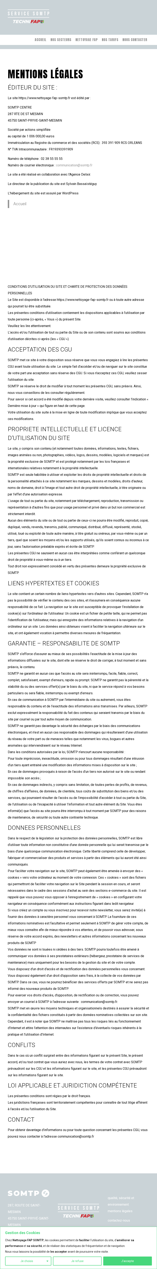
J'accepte (127, 1261)
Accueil (19, 204)
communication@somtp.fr (74, 165)
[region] (78, 1248)
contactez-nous (119, 1220)
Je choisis (26, 1261)
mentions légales (120, 1211)
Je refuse (77, 1261)
